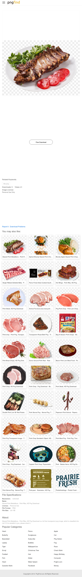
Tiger (4, 546)
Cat (55, 535)
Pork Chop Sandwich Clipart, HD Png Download (45, 438)
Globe (30, 558)
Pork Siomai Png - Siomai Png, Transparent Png (45, 412)
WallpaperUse (33, 546)
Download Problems (17, 226)
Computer (57, 558)
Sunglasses (32, 535)
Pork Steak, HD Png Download (13, 309)
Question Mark (7, 565)
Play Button (58, 539)
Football (5, 554)
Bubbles (31, 543)
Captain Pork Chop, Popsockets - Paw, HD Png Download (48, 464)
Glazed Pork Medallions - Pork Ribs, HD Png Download (21, 257)
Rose (56, 546)
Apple (56, 531)
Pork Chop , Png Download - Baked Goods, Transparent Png (49, 386)
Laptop (4, 543)
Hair (29, 554)
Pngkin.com (58, 562)
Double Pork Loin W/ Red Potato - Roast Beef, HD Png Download (25, 412)
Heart (4, 531)
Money (56, 565)
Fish (3, 558)
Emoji (4, 550)
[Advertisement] (41, 25)
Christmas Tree (33, 550)
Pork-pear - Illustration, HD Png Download (43, 490)
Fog (55, 543)
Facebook (31, 565)
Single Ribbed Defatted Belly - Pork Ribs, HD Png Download (23, 283)
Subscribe (31, 539)
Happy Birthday (59, 554)
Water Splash (32, 562)
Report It (5, 226)
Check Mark (58, 550)
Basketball (5, 539)
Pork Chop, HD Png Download (13, 386)
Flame (30, 531)
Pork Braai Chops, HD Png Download (15, 360)
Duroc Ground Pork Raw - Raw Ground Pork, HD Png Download (50, 360)
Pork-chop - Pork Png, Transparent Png (16, 335)
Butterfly (5, 535)
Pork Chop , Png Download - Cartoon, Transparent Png (21, 464)
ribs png (6, 184)
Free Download (41, 142)
